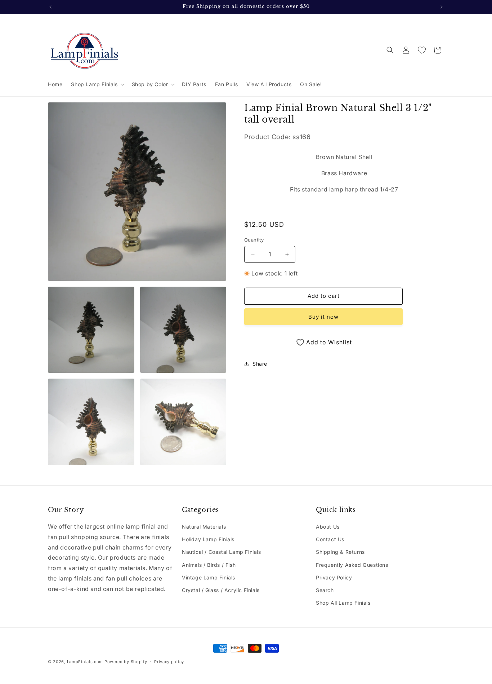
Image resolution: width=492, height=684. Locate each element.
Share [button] (259, 364)
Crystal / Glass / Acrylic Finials (221, 590)
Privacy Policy (334, 577)
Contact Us (330, 539)
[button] (97, 84)
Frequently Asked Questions (352, 565)
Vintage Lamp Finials (208, 577)
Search (325, 590)
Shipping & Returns (340, 552)
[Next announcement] (441, 7)
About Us (328, 527)
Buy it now (323, 316)
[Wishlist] (422, 50)
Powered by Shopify (125, 661)
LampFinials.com (85, 661)
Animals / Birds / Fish (209, 565)
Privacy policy (169, 661)
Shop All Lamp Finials (343, 603)
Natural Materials (204, 527)
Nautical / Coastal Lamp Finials (221, 552)
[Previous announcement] (50, 7)
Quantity (254, 240)
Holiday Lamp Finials (208, 539)
